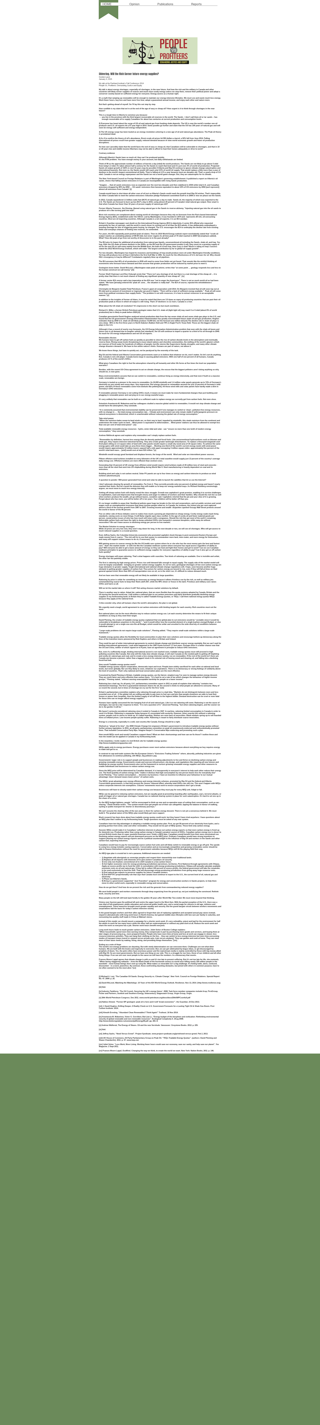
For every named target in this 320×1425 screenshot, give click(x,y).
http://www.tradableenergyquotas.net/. (115, 743)
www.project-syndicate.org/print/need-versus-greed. (174, 1034)
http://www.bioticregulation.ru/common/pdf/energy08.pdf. (124, 1021)
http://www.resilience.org (209, 983)
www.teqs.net (133, 1040)
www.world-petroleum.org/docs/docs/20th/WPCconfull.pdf (164, 998)
